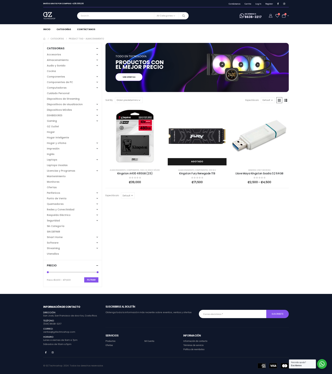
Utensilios (53, 254)
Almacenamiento (118, 170)
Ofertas (52, 187)
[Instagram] (284, 4)
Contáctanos (234, 3)
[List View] (286, 100)
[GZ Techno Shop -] (52, 16)
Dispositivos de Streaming (63, 99)
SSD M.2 (212, 170)
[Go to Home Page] (44, 39)
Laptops (52, 159)
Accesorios (54, 54)
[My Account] (271, 16)
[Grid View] (279, 100)
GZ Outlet (53, 126)
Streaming (53, 248)
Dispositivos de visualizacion (65, 104)
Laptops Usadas (57, 165)
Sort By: (109, 100)
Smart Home (55, 237)
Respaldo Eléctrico (59, 215)
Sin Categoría (55, 226)
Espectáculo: (252, 100)
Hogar (51, 132)
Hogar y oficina (56, 143)
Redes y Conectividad (60, 209)
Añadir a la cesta (137, 161)
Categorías (64, 29)
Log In (258, 3)
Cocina (51, 71)
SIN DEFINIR (53, 231)
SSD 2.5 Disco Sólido (150, 170)
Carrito (248, 3)
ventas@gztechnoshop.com (59, 332)
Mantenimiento (56, 176)
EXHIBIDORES (54, 115)
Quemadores (55, 204)
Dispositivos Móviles (59, 110)
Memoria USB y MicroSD (259, 170)
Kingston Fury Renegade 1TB (197, 173)
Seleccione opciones (262, 161)
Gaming (52, 121)
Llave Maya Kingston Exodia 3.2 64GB (259, 173)
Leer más (200, 161)
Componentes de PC (60, 82)
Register (269, 3)
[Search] (183, 15)
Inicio (46, 29)
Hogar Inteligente (58, 137)
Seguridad (53, 220)
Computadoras (57, 87)
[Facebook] (278, 4)
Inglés (50, 154)
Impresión (53, 148)
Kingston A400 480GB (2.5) (135, 173)
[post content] (134, 136)
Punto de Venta (56, 198)
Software (52, 242)
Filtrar (91, 279)
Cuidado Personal (58, 93)
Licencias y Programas (61, 170)
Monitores (53, 182)
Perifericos (53, 193)
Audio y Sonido (56, 65)
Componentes (133, 170)
